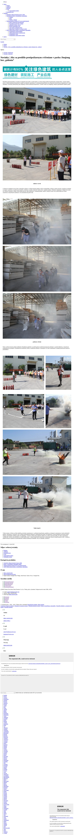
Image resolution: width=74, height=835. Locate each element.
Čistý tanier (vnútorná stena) (15, 27)
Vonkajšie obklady (8, 607)
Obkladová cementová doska (21, 606)
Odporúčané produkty (32, 604)
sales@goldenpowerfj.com (9, 574)
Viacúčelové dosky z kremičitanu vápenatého (16, 16)
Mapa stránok (41, 604)
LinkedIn (11, 583)
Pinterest (10, 584)
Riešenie (8, 8)
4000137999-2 (6, 620)
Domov (8, 5)
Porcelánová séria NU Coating (16, 23)
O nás (7, 9)
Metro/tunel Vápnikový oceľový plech (18, 29)
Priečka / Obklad (13, 19)
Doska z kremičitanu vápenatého (48, 606)
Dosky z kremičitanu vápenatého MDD (12, 564)
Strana (4, 4)
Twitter (9, 585)
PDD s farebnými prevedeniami (16, 22)
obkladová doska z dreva (15, 25)
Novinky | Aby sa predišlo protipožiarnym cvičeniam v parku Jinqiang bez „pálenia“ (22, 47)
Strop (10, 18)
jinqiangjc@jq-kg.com (8, 634)
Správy (5, 36)
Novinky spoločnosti (8, 52)
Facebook (11, 587)
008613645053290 (13, 594)
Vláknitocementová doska (34, 606)
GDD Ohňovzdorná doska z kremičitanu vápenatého (18, 30)
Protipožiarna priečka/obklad (15, 31)
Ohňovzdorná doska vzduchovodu (17, 32)
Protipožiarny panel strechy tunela (17, 35)
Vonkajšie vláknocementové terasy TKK (15, 14)
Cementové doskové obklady (7, 606)
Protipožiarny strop (13, 34)
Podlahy (11, 17)
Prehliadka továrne (7, 557)
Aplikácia (8, 6)
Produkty (5, 13)
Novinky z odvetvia (8, 54)
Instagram (11, 581)
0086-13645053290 (8, 573)
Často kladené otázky (14, 10)
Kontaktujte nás (10, 12)
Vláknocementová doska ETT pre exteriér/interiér (17, 21)
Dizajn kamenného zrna (14, 26)
